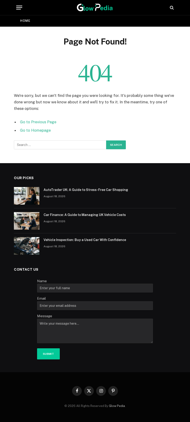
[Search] (171, 7)
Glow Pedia (117, 406)
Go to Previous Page (38, 122)
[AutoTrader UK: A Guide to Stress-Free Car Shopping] (26, 196)
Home (25, 20)
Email (41, 298)
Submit (48, 353)
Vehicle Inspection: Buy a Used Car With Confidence (85, 240)
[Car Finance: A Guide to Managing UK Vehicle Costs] (26, 221)
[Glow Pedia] (95, 7)
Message (44, 316)
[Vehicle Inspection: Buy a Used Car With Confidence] (26, 246)
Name (42, 281)
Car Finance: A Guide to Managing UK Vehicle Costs (85, 215)
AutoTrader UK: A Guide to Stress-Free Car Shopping (86, 190)
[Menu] (19, 7)
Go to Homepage (35, 130)
